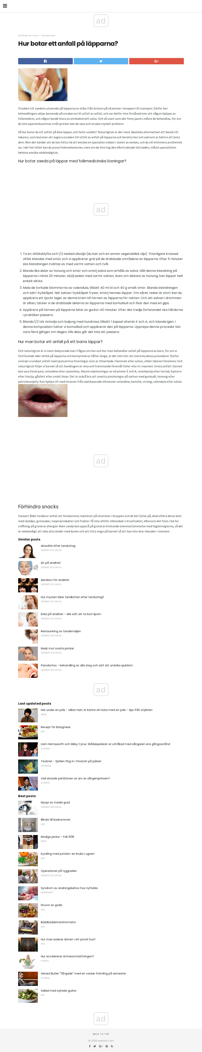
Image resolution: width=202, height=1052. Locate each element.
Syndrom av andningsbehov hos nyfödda (69, 888)
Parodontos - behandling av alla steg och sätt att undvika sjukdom (87, 665)
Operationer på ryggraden (59, 871)
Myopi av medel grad (55, 802)
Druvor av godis (51, 905)
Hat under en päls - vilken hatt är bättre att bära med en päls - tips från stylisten (96, 710)
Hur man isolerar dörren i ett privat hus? (68, 939)
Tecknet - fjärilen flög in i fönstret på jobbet (71, 761)
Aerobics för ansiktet (55, 580)
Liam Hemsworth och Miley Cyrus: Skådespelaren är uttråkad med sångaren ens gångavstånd (105, 744)
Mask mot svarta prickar (57, 648)
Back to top (101, 1034)
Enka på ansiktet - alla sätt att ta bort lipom (71, 614)
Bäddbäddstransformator (58, 922)
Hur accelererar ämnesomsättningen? (67, 956)
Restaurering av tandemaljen (61, 631)
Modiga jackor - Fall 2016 (57, 837)
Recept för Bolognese (55, 727)
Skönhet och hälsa (28, 35)
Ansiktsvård (48, 35)
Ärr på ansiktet (51, 563)
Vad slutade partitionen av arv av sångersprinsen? (75, 778)
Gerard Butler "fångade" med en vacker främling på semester (83, 973)
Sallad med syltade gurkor (59, 991)
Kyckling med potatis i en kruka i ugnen (67, 854)
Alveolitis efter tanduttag (58, 546)
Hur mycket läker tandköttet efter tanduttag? (72, 597)
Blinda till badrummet (55, 820)
